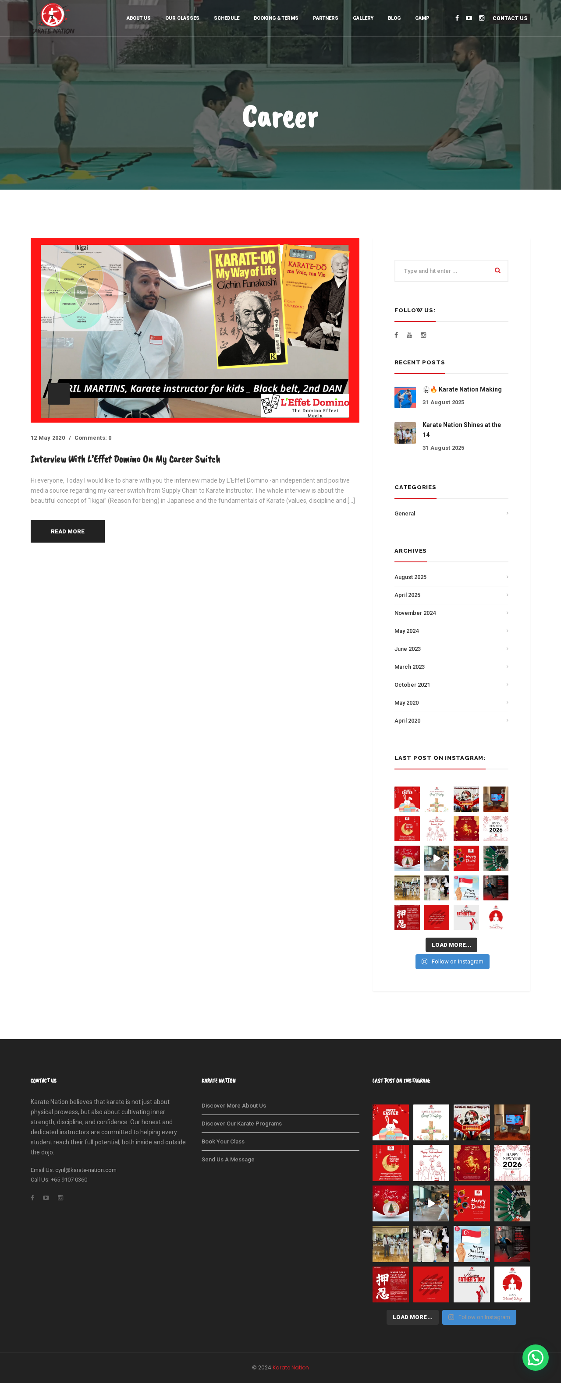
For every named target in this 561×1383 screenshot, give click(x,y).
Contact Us (510, 18)
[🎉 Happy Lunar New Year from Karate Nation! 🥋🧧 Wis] (466, 829)
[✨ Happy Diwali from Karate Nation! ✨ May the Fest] (466, 858)
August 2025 (410, 577)
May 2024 (406, 631)
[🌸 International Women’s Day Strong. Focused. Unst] (437, 829)
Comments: (93, 437)
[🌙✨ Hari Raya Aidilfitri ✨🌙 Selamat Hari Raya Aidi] (407, 829)
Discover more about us (234, 1105)
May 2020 (406, 702)
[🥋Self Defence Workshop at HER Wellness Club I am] (496, 799)
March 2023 (409, 666)
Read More (68, 531)
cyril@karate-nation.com (86, 1170)
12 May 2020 (48, 437)
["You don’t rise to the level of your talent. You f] (437, 917)
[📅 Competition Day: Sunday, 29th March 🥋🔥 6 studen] (466, 799)
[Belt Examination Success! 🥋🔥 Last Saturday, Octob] (496, 858)
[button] (535, 1357)
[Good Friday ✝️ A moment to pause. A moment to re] (437, 799)
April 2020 (407, 720)
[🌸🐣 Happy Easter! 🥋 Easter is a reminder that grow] (407, 799)
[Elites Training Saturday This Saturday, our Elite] (437, 858)
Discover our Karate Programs (242, 1123)
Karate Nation (291, 1367)
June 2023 (407, 649)
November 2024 (415, 613)
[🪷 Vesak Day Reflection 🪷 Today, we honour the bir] (496, 917)
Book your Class (223, 1141)
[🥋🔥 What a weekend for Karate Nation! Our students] (437, 888)
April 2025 (407, 595)
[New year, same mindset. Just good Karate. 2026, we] (496, 829)
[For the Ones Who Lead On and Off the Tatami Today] (466, 917)
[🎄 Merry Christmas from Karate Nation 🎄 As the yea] (407, 858)
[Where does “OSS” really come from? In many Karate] (407, 917)
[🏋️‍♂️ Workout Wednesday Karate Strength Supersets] (496, 888)
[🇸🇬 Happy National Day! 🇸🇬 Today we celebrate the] (466, 888)
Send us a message (228, 1159)
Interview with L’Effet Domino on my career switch (125, 458)
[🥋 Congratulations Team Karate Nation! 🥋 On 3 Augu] (407, 888)
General (404, 513)
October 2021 (412, 684)
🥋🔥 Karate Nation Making (462, 389)
